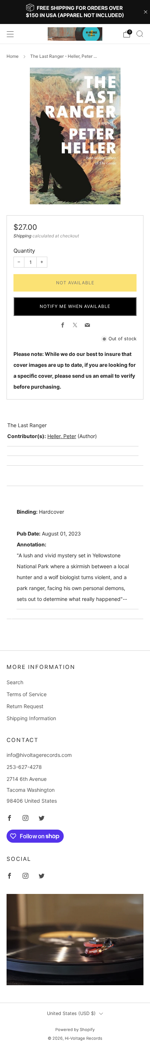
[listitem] (75, 12)
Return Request (25, 706)
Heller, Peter (61, 436)
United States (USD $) (71, 1013)
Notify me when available (75, 306)
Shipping (22, 235)
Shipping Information (31, 718)
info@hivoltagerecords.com (39, 755)
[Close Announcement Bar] (145, 12)
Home (13, 56)
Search (15, 682)
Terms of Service (27, 694)
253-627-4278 (24, 767)
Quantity (24, 250)
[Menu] (10, 34)
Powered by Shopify (75, 1029)
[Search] (139, 33)
